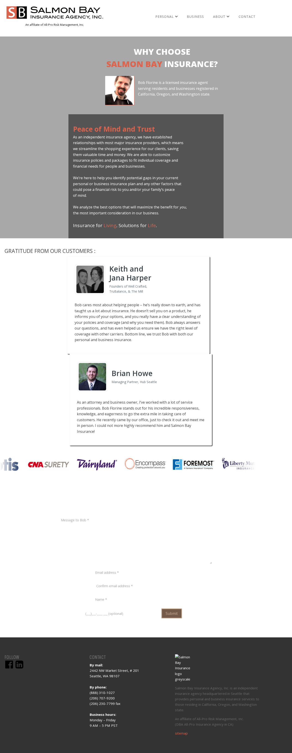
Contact (247, 16)
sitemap (181, 733)
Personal (164, 16)
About (219, 16)
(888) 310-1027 (169, 504)
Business (195, 16)
